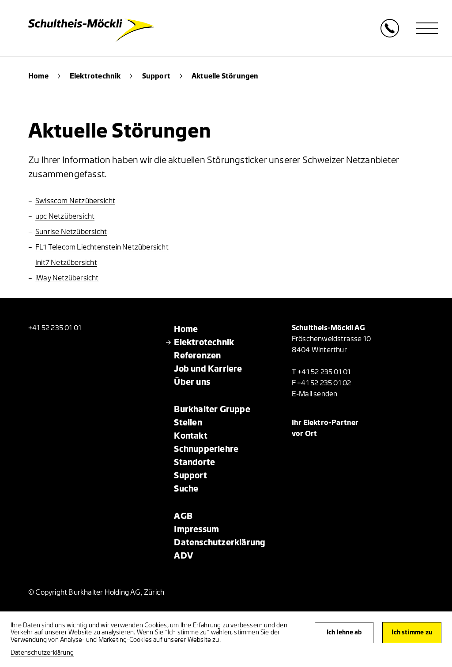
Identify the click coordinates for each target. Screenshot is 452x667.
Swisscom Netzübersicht (75, 201)
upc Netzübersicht (64, 216)
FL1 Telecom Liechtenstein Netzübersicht (102, 247)
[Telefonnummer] (389, 35)
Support (156, 76)
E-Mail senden (315, 394)
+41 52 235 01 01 (54, 328)
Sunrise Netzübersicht (71, 232)
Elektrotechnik (95, 76)
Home (38, 76)
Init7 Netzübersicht (66, 263)
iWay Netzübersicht (67, 278)
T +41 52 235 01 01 (321, 372)
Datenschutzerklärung (42, 652)
